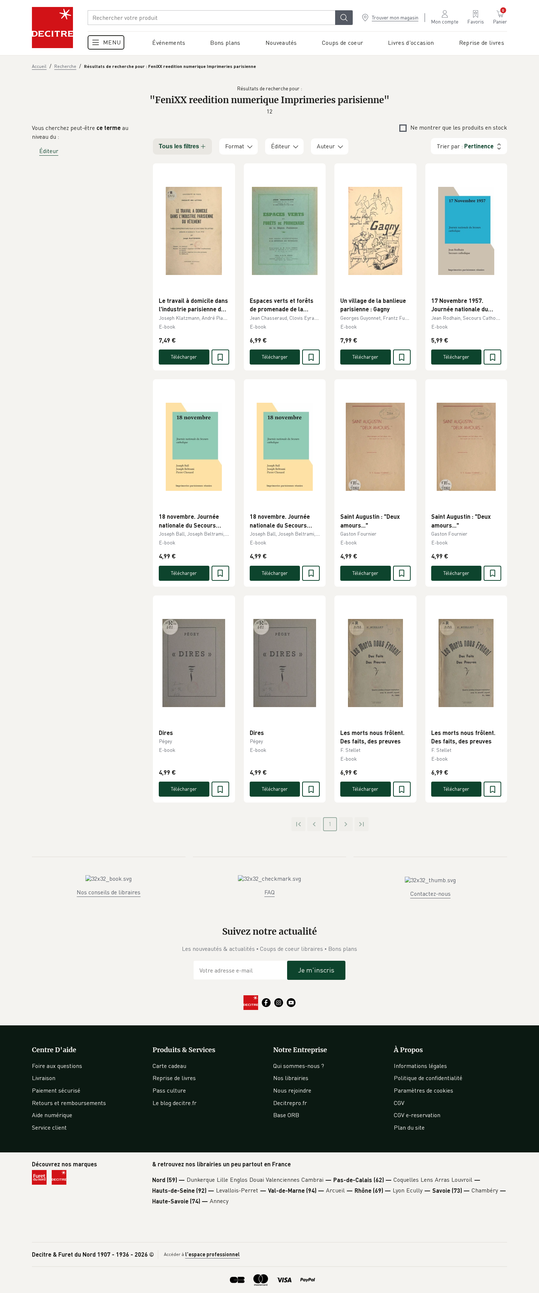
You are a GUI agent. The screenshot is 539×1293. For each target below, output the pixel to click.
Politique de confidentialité (428, 1078)
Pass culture (169, 1090)
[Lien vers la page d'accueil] (52, 27)
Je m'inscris (316, 970)
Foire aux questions (57, 1065)
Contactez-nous (430, 893)
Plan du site (409, 1127)
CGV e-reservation (417, 1115)
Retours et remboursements (69, 1103)
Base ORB (286, 1115)
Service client (49, 1127)
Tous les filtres (179, 146)
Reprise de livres (174, 1078)
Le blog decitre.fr (175, 1103)
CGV (399, 1103)
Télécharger (184, 357)
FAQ (269, 892)
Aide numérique (52, 1115)
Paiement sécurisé (56, 1090)
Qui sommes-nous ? (298, 1065)
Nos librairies (290, 1078)
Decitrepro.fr (290, 1103)
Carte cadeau (169, 1065)
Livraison (43, 1078)
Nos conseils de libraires (108, 892)
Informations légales (420, 1065)
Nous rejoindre (292, 1090)
